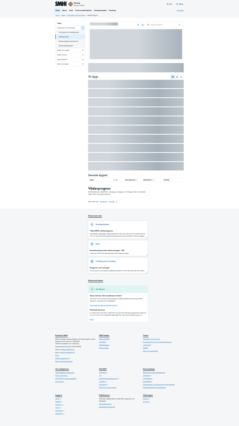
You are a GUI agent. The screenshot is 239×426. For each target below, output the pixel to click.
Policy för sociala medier (107, 388)
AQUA (67, 399)
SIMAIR (145, 348)
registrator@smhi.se (67, 353)
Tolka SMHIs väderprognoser (101, 231)
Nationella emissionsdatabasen (154, 373)
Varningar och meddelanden (69, 32)
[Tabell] (172, 77)
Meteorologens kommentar (68, 41)
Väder (57, 10)
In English (180, 10)
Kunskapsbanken (100, 10)
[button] (169, 4)
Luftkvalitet (147, 345)
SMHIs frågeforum (72, 358)
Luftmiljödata (147, 379)
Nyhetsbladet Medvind (107, 407)
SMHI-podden (104, 348)
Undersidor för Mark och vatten (83, 64)
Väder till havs (62, 55)
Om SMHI (102, 342)
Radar (92, 319)
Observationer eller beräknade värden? (103, 305)
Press (57, 355)
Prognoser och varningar (76, 15)
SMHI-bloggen (104, 345)
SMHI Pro (68, 405)
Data (71, 10)
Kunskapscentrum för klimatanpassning (157, 342)
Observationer (62, 59)
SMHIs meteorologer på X (118, 379)
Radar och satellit (63, 50)
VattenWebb (147, 382)
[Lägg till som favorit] (138, 24)
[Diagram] (181, 77)
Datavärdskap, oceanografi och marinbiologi (159, 385)
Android (156, 402)
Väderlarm (69, 414)
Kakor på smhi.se (61, 376)
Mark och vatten (63, 64)
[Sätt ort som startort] (142, 24)
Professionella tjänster (83, 10)
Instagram (112, 384)
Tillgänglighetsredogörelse (64, 373)
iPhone (155, 399)
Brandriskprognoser (66, 46)
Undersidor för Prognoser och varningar (83, 28)
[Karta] (177, 77)
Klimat (64, 10)
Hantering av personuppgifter (66, 379)
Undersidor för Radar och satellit (83, 50)
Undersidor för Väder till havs (83, 55)
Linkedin (112, 382)
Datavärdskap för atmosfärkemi (154, 388)
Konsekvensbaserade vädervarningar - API (107, 250)
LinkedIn (111, 201)
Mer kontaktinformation (64, 361)
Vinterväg (68, 411)
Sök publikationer (105, 404)
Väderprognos (64, 37)
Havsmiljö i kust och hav (151, 339)
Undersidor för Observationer (83, 59)
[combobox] (164, 25)
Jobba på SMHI (104, 339)
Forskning (112, 10)
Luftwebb (156, 376)
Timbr (67, 408)
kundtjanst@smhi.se (67, 350)
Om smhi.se (59, 382)
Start (57, 15)
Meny (181, 4)
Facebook (103, 201)
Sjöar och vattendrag (150, 351)
